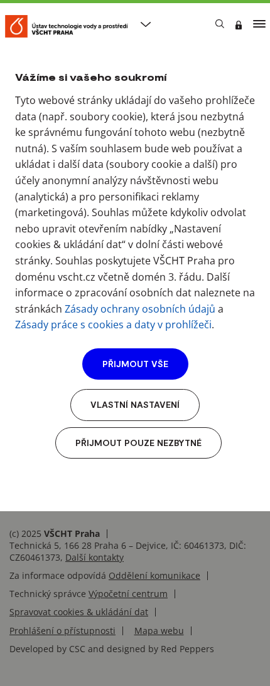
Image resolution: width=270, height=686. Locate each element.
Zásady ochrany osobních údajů (140, 309)
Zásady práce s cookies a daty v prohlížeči (113, 324)
